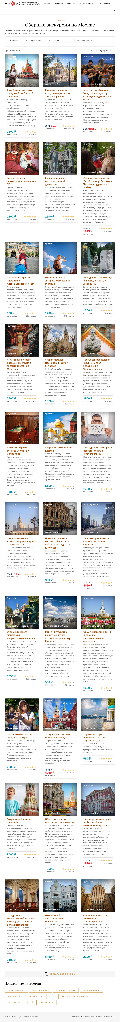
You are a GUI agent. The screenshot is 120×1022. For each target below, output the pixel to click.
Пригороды (104, 3)
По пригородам (40, 990)
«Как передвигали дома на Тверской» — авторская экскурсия (97, 822)
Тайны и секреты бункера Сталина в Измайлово (18, 450)
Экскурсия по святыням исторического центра (58, 736)
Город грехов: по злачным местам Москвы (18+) (21, 181)
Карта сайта (75, 1017)
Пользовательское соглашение (93, 1017)
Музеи (47, 3)
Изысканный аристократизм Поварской (54, 918)
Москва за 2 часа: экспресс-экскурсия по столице (57, 280)
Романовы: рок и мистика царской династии (55, 181)
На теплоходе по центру (75, 996)
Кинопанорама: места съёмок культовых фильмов (96, 541)
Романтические (91, 990)
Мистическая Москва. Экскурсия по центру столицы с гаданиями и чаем (97, 95)
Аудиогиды (47, 1002)
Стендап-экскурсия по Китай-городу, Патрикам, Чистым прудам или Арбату (98, 183)
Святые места (35, 996)
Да (83, 40)
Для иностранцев (66, 990)
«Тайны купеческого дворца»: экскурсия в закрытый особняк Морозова (19, 364)
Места (112, 10)
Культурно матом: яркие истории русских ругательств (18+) (97, 450)
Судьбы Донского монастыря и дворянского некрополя (21, 635)
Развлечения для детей (21, 1002)
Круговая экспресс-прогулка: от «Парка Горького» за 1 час (94, 737)
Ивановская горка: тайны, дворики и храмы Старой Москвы (21, 541)
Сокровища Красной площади (19, 821)
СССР (52, 996)
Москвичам (14, 996)
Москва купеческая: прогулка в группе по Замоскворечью (57, 93)
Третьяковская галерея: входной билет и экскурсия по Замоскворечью (97, 364)
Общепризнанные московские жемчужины (59, 821)
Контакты (109, 1017)
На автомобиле (16, 990)
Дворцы (58, 3)
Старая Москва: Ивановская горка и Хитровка (56, 362)
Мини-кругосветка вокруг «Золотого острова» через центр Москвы (58, 636)
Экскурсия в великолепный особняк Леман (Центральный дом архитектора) (21, 920)
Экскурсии (85, 3)
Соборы (71, 3)
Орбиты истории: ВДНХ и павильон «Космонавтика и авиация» (97, 636)
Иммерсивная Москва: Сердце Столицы (20, 736)
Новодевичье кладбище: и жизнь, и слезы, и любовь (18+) (97, 280)
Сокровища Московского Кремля (59, 449)
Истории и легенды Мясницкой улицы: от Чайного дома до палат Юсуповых (59, 543)
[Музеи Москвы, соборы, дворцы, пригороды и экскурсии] (24, 3)
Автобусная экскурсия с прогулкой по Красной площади (20, 93)
